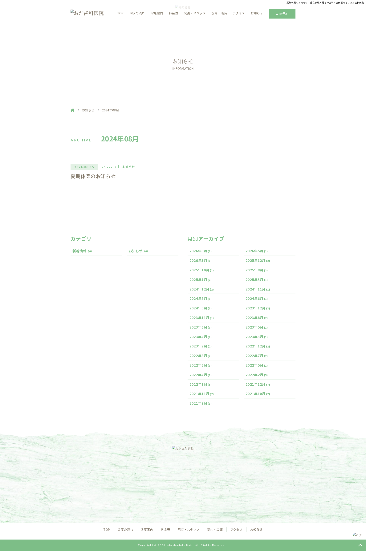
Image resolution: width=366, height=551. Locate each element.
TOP (120, 13)
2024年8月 (200, 298)
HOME (72, 110)
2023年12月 (258, 307)
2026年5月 (257, 250)
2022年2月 (257, 374)
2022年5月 (257, 365)
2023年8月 (257, 317)
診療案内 (157, 13)
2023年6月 (200, 327)
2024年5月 (200, 307)
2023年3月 (257, 336)
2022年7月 (257, 355)
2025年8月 (257, 269)
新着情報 (82, 250)
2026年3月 (200, 260)
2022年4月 (200, 374)
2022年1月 (200, 384)
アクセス (239, 13)
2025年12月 (258, 260)
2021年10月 (258, 393)
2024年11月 (258, 288)
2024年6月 (257, 298)
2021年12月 (258, 384)
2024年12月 (201, 288)
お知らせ (257, 13)
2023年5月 (257, 327)
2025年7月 (200, 279)
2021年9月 (200, 403)
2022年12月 (258, 345)
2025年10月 (201, 269)
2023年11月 (201, 317)
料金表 (173, 13)
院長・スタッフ (195, 13)
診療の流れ (137, 13)
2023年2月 (200, 345)
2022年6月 (200, 365)
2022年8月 (200, 355)
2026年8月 (200, 250)
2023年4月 (200, 336)
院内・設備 (219, 13)
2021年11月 (201, 393)
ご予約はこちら (223, 493)
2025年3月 (257, 279)
